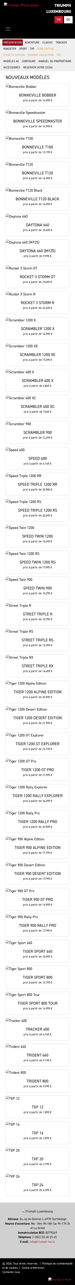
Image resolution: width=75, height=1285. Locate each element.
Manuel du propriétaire (55, 61)
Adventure (32, 42)
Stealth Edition (14, 55)
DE (68, 19)
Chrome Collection (41, 55)
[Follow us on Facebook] (35, 1246)
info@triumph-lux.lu (42, 1242)
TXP (32, 49)
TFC (59, 55)
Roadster (9, 49)
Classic (47, 42)
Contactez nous (11, 1272)
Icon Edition (45, 49)
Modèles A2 (11, 61)
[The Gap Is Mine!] (59, 1279)
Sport (23, 49)
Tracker (61, 42)
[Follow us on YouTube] (39, 1246)
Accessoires (11, 67)
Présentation (12, 42)
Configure (29, 61)
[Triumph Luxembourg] (21, 5)
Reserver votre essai (38, 67)
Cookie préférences (33, 1268)
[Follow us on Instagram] (37, 1246)
